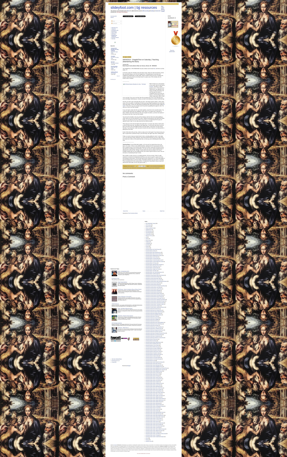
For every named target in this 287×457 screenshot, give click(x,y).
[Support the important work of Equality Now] (175, 26)
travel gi (147, 439)
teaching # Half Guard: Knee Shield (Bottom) (155, 322)
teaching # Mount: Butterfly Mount (152, 343)
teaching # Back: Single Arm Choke (153, 269)
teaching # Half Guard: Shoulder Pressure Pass (155, 333)
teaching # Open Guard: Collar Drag (153, 372)
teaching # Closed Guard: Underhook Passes (155, 307)
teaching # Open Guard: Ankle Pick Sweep (154, 362)
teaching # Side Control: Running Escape (154, 426)
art (146, 237)
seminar (147, 247)
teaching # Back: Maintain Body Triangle (154, 264)
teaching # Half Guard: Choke (152, 316)
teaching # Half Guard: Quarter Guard (153, 331)
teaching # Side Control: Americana (153, 409)
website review (149, 441)
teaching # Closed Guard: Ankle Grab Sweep (155, 275)
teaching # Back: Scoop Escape (152, 267)
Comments (114, 23)
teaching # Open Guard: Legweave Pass (154, 383)
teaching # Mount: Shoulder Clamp (153, 352)
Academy (163, 11)
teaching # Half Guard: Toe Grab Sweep (154, 334)
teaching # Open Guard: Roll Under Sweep (154, 392)
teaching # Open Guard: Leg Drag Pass (154, 378)
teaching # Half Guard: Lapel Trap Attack (154, 327)
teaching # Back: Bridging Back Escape (154, 255)
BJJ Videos (114, 34)
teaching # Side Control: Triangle (152, 435)
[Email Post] (136, 166)
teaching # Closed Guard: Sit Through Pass (154, 298)
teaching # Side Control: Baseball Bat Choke (155, 412)
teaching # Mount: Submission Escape (153, 354)
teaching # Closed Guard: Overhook (153, 292)
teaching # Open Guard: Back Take (153, 363)
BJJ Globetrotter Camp (150, 223)
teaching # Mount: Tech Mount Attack (153, 357)
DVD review (148, 225)
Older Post (162, 211)
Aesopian (113, 56)
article (147, 238)
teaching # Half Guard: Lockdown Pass (154, 328)
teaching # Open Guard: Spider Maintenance (155, 400)
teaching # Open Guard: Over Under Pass (154, 388)
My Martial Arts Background (114, 36)
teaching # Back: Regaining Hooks (153, 266)
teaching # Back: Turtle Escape (152, 273)
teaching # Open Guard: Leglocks (152, 381)
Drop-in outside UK (150, 228)
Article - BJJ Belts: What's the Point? (125, 308)
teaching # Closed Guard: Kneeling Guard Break (155, 285)
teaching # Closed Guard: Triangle (153, 305)
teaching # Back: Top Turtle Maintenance (154, 272)
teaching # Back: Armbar (151, 250)
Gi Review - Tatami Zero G (123, 327)
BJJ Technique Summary (117, 323)
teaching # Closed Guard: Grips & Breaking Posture (156, 281)
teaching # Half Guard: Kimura (152, 320)
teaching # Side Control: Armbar (152, 410)
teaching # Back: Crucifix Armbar (152, 258)
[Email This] (139, 166)
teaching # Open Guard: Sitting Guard (153, 397)
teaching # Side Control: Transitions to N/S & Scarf (156, 433)
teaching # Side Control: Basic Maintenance (155, 415)
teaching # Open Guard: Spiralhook (153, 403)
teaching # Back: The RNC (151, 270)
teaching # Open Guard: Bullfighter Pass (154, 366)
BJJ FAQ (163, 10)
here (154, 68)
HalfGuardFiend (114, 72)
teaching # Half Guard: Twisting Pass (153, 336)
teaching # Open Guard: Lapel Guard (153, 377)
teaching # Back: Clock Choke (152, 257)
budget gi (148, 241)
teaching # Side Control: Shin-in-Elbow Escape (155, 429)
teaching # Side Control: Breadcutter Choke (154, 416)
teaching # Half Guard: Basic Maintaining (154, 311)
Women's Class (149, 235)
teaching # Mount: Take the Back (152, 355)
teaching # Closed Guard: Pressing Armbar (154, 295)
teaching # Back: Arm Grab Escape (153, 249)
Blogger (128, 365)
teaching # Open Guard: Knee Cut (153, 374)
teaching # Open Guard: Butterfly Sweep (154, 371)
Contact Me (114, 362)
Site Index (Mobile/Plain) (117, 359)
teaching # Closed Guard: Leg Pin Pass (154, 288)
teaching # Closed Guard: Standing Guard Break (155, 299)
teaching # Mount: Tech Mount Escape (153, 359)
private (147, 246)
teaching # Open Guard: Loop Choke (153, 384)
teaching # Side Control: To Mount (153, 432)
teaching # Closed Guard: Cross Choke (154, 279)
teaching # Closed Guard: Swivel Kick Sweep (155, 302)
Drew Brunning (114, 66)
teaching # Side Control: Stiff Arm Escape (154, 430)
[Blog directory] (136, 338)
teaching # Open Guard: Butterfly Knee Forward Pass (156, 368)
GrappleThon (148, 229)
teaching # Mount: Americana (152, 339)
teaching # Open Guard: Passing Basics (154, 391)
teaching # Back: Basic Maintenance (153, 252)
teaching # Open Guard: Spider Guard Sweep (155, 398)
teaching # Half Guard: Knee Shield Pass (154, 324)
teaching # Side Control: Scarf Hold (153, 427)
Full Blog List (113, 79)
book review (148, 240)
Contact (162, 7)
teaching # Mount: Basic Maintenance (153, 342)
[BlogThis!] (140, 166)
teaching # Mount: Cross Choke (152, 345)
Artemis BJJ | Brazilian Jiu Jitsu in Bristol (115, 49)
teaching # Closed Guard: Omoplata (153, 290)
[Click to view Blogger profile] (169, 26)
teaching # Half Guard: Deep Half (152, 317)
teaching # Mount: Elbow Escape (152, 346)
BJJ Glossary (114, 31)
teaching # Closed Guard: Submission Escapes (155, 301)
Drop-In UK (148, 226)
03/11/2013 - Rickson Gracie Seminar (125, 315)
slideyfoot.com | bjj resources (134, 7)
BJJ (128, 10)
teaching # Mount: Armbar (151, 340)
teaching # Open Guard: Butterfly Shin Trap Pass (155, 369)
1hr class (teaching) (153, 166)
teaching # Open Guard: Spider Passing (154, 401)
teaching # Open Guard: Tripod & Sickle (154, 404)
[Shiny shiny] (176, 46)
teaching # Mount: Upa (150, 360)
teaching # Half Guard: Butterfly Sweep (154, 314)
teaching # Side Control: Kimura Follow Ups (155, 423)
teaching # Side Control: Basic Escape (153, 413)
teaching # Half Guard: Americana (152, 308)
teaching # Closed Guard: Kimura (152, 284)
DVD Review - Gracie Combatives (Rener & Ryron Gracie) (129, 289)
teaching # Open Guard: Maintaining (153, 386)
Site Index (113, 38)
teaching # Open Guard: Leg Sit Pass (153, 380)
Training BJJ (148, 234)
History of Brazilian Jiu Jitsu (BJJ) (124, 296)
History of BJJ (114, 32)
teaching (147, 10)
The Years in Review (114, 63)
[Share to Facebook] (143, 166)
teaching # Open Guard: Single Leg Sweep (154, 395)
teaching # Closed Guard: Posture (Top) (154, 293)
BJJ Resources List (116, 360)
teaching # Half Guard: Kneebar (152, 325)
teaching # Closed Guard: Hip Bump (153, 282)
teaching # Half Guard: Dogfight (152, 319)
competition (148, 243)
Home (162, 6)
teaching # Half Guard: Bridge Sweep (153, 313)
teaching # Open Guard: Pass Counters (154, 389)
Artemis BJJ (158, 10)
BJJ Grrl (113, 62)
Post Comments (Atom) (133, 213)
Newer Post (125, 211)
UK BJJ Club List (115, 303)
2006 (143, 10)
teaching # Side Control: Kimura (152, 421)
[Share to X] (142, 166)
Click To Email (174, 22)
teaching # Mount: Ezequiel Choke (153, 349)
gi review (147, 244)
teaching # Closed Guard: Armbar (152, 276)
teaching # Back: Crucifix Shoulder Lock (154, 260)
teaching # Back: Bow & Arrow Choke (153, 253)
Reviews (162, 8)
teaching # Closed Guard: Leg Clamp (153, 287)
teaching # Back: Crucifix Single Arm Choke (154, 261)
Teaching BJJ (148, 232)
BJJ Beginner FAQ (115, 30)
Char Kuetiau (113, 73)
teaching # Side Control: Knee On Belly (154, 424)
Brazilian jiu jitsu (160, 166)
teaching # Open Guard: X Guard (152, 407)
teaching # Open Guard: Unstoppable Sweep (155, 406)
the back (151, 86)
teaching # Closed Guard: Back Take (153, 278)
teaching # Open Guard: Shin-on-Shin (153, 394)
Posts (113, 21)
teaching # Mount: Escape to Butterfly (153, 348)
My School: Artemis (115, 37)
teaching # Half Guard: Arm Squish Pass (154, 310)
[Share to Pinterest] (145, 166)
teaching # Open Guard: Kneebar (152, 375)
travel (147, 438)
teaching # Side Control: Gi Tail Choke (153, 418)
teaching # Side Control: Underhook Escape (155, 436)
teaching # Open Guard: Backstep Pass (154, 365)
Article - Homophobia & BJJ (123, 271)
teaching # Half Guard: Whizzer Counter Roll (155, 337)
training (152, 10)
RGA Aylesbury (149, 231)
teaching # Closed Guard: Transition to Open (155, 304)
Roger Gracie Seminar (122, 282)
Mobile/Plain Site (115, 27)
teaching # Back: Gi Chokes (151, 263)
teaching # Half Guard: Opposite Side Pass (154, 330)
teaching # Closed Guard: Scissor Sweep (154, 296)
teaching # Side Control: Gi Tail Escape (154, 419)
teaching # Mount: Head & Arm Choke (153, 351)
